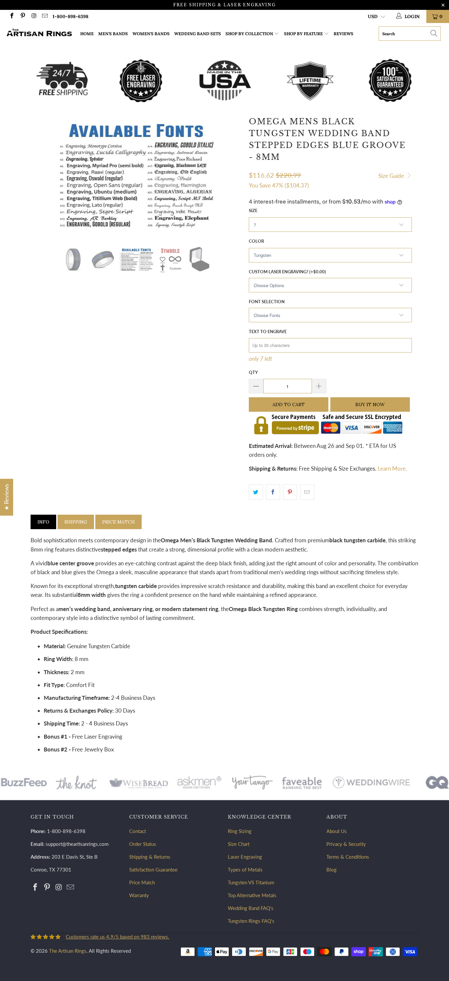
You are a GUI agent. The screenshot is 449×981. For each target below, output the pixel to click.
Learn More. (392, 468)
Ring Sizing (239, 831)
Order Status (142, 844)
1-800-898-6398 (70, 16)
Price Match (118, 522)
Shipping (75, 522)
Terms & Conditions (347, 857)
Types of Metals (245, 869)
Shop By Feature (303, 34)
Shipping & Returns (149, 857)
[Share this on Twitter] (256, 492)
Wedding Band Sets (197, 34)
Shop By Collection (249, 34)
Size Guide (391, 175)
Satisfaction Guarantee (153, 869)
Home (87, 34)
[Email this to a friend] (307, 492)
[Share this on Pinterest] (290, 492)
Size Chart (238, 844)
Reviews (343, 34)
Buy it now (370, 404)
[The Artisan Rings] (39, 33)
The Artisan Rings (67, 951)
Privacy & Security (346, 844)
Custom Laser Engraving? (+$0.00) (287, 271)
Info (43, 522)
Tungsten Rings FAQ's (251, 921)
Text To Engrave (268, 331)
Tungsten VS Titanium (251, 882)
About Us (336, 831)
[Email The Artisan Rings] (44, 16)
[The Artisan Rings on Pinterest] (22, 16)
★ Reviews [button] (6, 497)
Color (256, 241)
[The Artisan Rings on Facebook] (11, 16)
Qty (253, 372)
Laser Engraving (245, 857)
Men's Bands (113, 34)
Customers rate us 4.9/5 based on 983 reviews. (117, 937)
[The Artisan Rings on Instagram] (33, 16)
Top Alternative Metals (252, 895)
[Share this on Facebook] (273, 492)
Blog (331, 869)
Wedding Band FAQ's (250, 908)
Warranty (139, 895)
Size (253, 210)
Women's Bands (151, 34)
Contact (137, 831)
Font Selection (267, 301)
